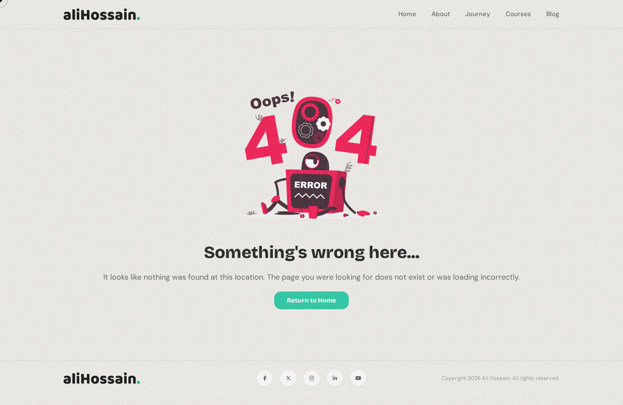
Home (407, 14)
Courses (518, 14)
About (440, 14)
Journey (477, 14)
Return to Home (311, 300)
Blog (552, 14)
